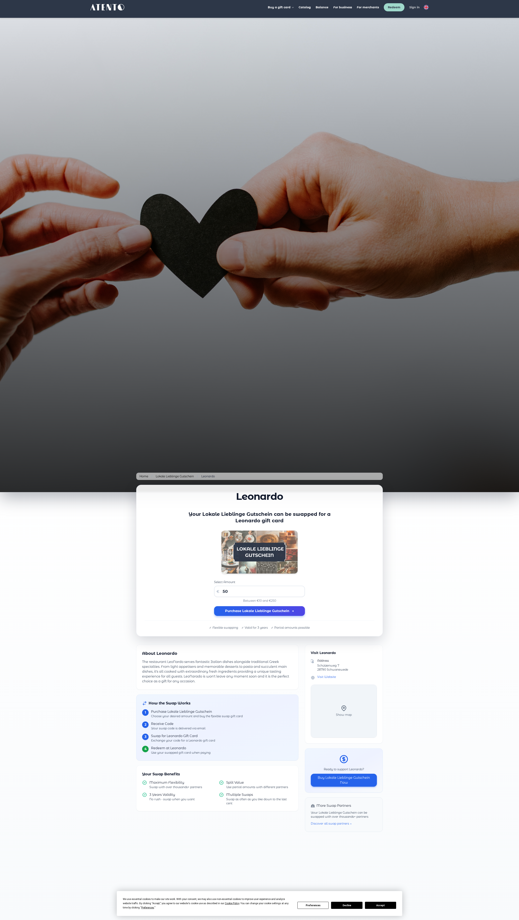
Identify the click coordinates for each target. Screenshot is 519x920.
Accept (380, 905)
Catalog (305, 7)
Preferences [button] (147, 907)
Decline (347, 905)
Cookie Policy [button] (232, 903)
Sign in (414, 7)
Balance (322, 7)
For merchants (368, 7)
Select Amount (224, 582)
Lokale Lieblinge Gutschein (175, 476)
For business (342, 7)
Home (143, 476)
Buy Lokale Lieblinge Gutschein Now (344, 780)
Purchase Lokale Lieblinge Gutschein (259, 611)
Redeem (394, 7)
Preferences (313, 905)
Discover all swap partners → (331, 823)
